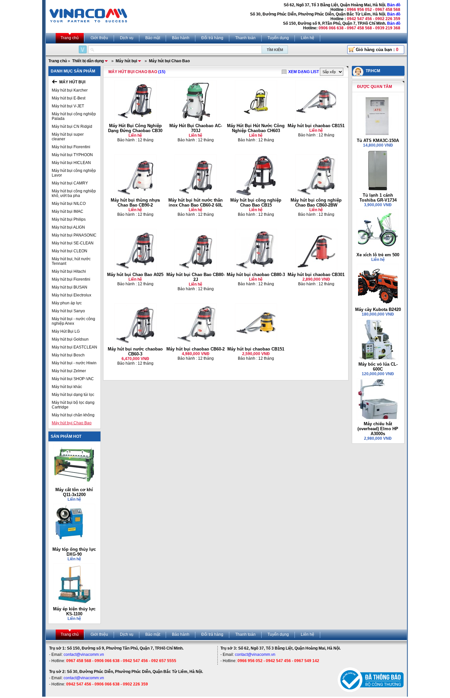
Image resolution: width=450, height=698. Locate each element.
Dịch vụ (126, 38)
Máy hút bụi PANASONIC (74, 235)
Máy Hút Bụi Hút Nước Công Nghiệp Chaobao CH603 (256, 128)
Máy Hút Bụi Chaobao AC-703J (195, 128)
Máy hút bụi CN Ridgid (72, 126)
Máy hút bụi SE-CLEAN (73, 243)
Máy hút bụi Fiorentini (71, 147)
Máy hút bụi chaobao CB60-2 (195, 349)
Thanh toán (245, 38)
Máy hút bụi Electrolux (71, 295)
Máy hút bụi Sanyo (68, 311)
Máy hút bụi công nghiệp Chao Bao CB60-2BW (316, 203)
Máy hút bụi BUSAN (69, 287)
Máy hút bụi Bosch (68, 355)
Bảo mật (152, 38)
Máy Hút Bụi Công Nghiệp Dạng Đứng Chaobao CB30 (135, 128)
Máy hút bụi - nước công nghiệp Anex (73, 321)
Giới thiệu (99, 38)
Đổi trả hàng (212, 38)
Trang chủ (70, 38)
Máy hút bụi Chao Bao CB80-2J (195, 277)
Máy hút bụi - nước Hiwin (74, 363)
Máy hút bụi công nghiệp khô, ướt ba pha (74, 193)
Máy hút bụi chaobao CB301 (316, 274)
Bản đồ (393, 5)
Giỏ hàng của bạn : (377, 49)
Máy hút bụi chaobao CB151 (316, 125)
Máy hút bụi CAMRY (70, 183)
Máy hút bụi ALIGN (68, 227)
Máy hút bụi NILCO (69, 203)
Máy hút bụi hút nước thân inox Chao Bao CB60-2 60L (195, 203)
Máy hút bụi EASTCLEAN (74, 347)
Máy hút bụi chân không (73, 415)
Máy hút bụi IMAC (67, 211)
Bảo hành (180, 38)
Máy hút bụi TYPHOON (72, 155)
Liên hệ (307, 38)
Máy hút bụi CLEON (69, 251)
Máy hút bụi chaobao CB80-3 (256, 274)
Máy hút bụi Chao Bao (72, 423)
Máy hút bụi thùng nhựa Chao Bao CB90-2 (135, 203)
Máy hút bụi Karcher (70, 90)
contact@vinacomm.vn (84, 654)
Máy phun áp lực (67, 303)
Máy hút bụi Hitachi (69, 271)
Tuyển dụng (278, 38)
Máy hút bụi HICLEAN (71, 162)
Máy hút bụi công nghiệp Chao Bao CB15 (255, 203)
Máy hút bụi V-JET (68, 106)
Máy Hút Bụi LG (66, 331)
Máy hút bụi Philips (69, 219)
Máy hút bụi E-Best (68, 98)
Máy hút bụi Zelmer (69, 371)
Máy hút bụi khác (67, 386)
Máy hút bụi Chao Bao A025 (135, 274)
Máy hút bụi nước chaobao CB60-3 (135, 351)
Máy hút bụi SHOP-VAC (73, 379)
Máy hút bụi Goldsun (70, 339)
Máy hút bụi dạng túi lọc (73, 394)
